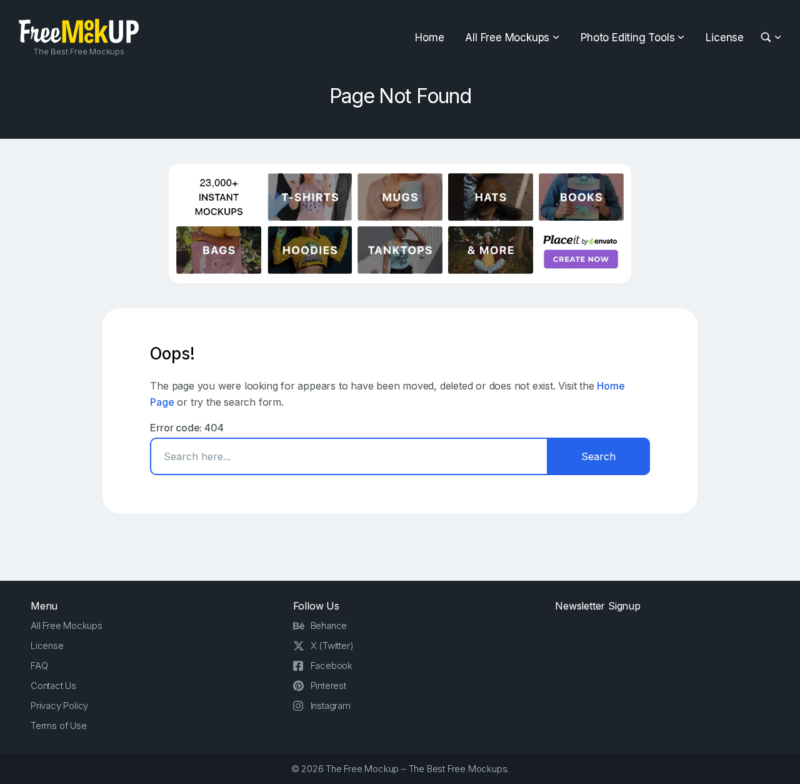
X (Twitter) (332, 645)
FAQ (39, 665)
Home (429, 37)
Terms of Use (59, 725)
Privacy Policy (59, 705)
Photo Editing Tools (627, 37)
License (725, 37)
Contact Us (53, 685)
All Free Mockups (507, 37)
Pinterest (328, 685)
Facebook (331, 665)
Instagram (331, 705)
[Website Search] (767, 38)
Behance (329, 625)
